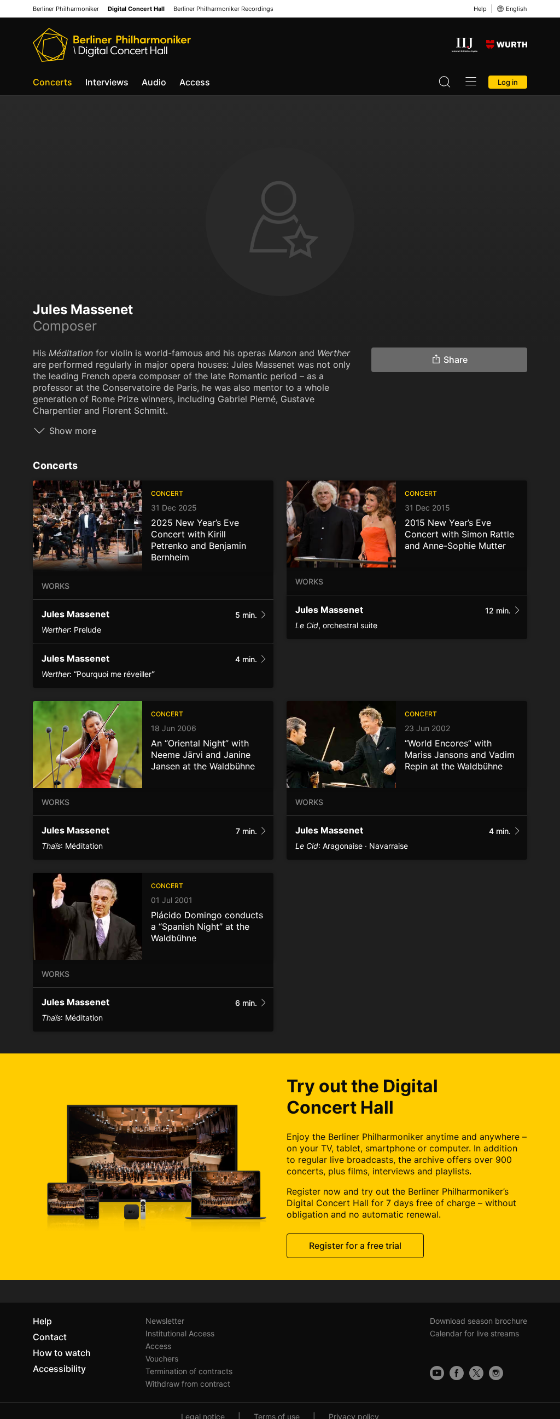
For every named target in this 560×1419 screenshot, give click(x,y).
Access (194, 82)
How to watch (62, 1352)
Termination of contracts (188, 1371)
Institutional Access (179, 1333)
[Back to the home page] (112, 45)
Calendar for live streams (474, 1333)
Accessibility (59, 1368)
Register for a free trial (355, 1245)
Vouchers (161, 1358)
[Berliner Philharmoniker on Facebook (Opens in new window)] (457, 1373)
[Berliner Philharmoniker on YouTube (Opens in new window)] (437, 1373)
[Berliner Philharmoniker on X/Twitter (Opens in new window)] (476, 1373)
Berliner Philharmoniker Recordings (223, 9)
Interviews (107, 82)
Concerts (52, 82)
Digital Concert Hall (136, 9)
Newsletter (164, 1320)
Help (480, 8)
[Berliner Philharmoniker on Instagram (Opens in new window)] (496, 1373)
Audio (154, 82)
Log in (508, 82)
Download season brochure (478, 1320)
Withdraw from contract (187, 1383)
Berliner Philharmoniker (66, 9)
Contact (50, 1336)
